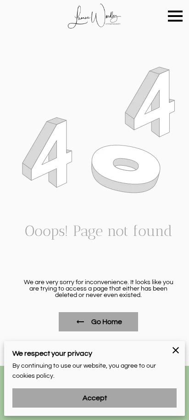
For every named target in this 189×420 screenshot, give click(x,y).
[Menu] (175, 16)
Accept (95, 398)
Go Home (106, 321)
